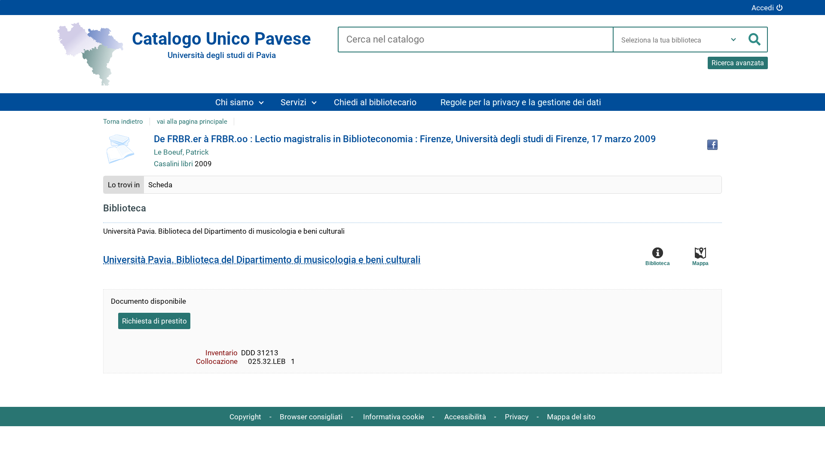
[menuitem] (239, 102)
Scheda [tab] (160, 184)
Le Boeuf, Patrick (181, 152)
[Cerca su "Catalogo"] (475, 40)
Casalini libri (174, 163)
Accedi (763, 7)
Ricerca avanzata (738, 63)
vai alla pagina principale (192, 121)
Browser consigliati (311, 416)
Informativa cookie (393, 416)
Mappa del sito (571, 416)
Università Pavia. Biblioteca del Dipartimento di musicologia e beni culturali (262, 259)
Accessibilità (465, 416)
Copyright (245, 416)
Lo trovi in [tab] (124, 184)
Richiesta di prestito (154, 321)
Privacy (517, 416)
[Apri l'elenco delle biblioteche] (733, 39)
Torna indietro (123, 121)
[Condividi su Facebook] (712, 145)
